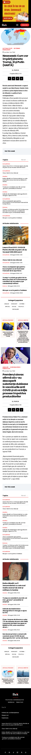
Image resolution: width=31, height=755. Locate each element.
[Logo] (4, 24)
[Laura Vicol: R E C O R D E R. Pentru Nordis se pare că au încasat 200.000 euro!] (15, 235)
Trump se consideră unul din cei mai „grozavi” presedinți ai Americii (14, 187)
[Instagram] (9, 752)
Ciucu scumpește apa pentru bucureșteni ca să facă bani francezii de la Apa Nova (15, 202)
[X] (13, 78)
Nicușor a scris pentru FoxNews (12, 218)
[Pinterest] (17, 78)
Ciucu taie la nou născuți (10, 173)
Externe (17, 48)
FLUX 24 (16, 70)
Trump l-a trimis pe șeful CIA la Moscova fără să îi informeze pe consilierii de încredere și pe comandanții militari (15, 211)
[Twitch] (17, 752)
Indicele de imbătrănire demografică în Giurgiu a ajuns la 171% (15, 194)
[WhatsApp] (21, 78)
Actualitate (7, 48)
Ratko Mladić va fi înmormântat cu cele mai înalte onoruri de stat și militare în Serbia (15, 180)
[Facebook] (9, 78)
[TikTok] (13, 752)
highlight (7, 49)
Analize (5, 176)
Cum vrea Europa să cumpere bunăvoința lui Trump (8, 334)
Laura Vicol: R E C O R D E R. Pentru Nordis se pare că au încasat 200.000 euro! (15, 166)
